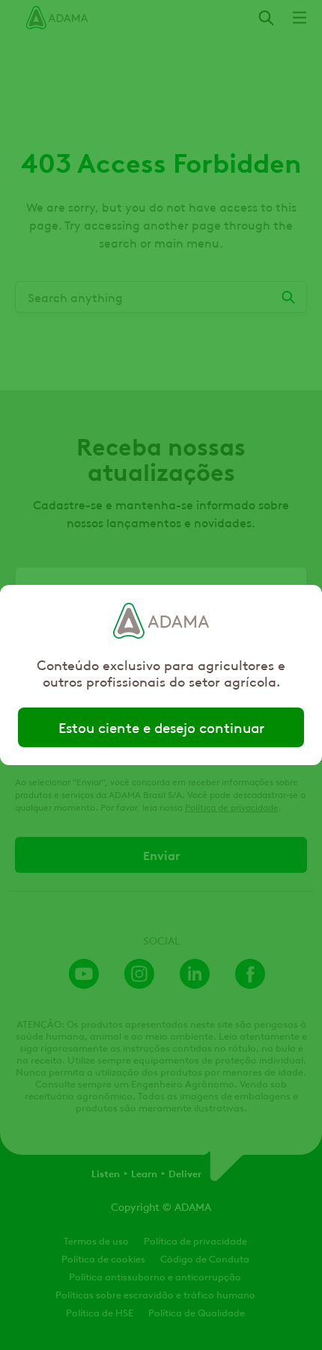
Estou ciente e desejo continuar (161, 727)
